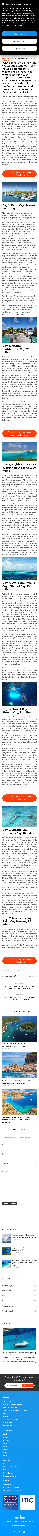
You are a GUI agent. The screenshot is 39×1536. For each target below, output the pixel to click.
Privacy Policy (8, 1425)
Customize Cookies (20, 41)
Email (4, 1154)
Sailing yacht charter (10, 1464)
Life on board (6, 1290)
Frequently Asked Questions (13, 1404)
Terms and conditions (10, 1419)
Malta (5, 1446)
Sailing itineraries (8, 1301)
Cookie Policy (8, 1422)
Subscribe (28, 1385)
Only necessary (19, 48)
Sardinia (6, 1434)
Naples (5, 1452)
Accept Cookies (19, 34)
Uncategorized (7, 1311)
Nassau (24, 970)
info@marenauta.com (13, 1490)
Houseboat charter (9, 1476)
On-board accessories (10, 1296)
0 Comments (32, 976)
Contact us (7, 1484)
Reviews (6, 1416)
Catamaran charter (10, 1470)
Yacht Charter (8, 1401)
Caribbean (16, 970)
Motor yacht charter (10, 1467)
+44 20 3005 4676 (12, 1487)
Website (5, 1163)
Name (4, 1144)
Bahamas (6, 970)
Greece (6, 1440)
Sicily (5, 1443)
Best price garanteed (10, 1407)
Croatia (5, 1437)
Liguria (5, 1449)
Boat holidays (7, 1286)
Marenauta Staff (8, 58)
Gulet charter (7, 1473)
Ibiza (5, 1455)
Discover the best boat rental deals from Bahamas (19, 173)
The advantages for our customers (15, 1410)
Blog (4, 1413)
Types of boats (7, 1306)
